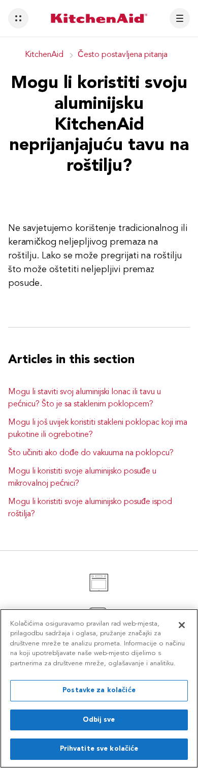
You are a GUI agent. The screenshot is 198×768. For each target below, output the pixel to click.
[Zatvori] (182, 625)
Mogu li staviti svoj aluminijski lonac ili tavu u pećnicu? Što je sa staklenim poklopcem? (84, 398)
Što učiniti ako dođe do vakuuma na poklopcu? (91, 453)
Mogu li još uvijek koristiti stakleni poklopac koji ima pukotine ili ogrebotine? (97, 429)
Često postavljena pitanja (123, 55)
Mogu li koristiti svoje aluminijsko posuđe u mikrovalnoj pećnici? (82, 477)
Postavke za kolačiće (99, 690)
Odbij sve (99, 720)
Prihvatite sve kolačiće (99, 749)
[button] (18, 18)
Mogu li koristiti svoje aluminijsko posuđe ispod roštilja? (90, 508)
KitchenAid (44, 55)
